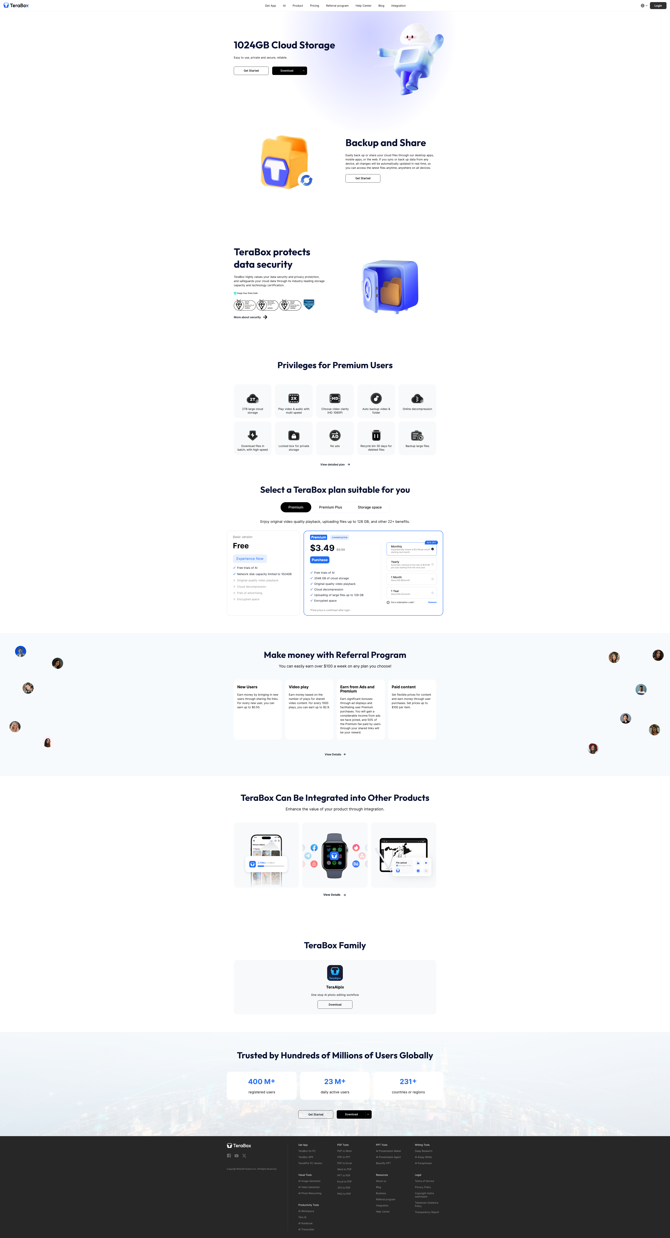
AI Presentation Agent (388, 1157)
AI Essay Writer (423, 1157)
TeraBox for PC (307, 1150)
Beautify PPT (383, 1163)
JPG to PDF (343, 1187)
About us (381, 1180)
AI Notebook (305, 1223)
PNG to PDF (344, 1193)
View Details (333, 754)
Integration (398, 5)
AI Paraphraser (423, 1163)
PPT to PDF (343, 1175)
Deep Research (423, 1150)
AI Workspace (306, 1211)
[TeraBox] (16, 5)
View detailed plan (332, 464)
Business (381, 1193)
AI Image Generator (309, 1180)
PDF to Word (344, 1150)
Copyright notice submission (424, 1195)
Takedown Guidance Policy (426, 1204)
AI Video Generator (309, 1187)
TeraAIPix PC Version (310, 1163)
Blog (381, 5)
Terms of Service (424, 1180)
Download (335, 1004)
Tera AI (302, 1217)
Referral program (337, 5)
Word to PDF (344, 1169)
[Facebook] (229, 1156)
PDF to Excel (344, 1163)
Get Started (251, 70)
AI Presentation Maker (388, 1150)
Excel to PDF (344, 1181)
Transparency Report (427, 1212)
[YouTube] (236, 1156)
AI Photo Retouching (310, 1193)
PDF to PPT (343, 1157)
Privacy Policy (423, 1187)
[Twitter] (244, 1156)
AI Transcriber (306, 1229)
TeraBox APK (305, 1157)
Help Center (363, 5)
